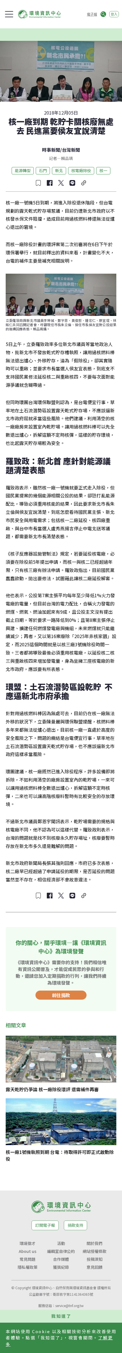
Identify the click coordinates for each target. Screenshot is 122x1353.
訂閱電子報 (45, 1225)
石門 (43, 170)
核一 (103, 170)
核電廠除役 (81, 170)
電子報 (92, 14)
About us (27, 1251)
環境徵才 (27, 1243)
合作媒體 (61, 1259)
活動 (61, 1243)
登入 (114, 14)
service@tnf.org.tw (69, 1305)
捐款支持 (75, 1225)
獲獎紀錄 (61, 1267)
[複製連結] (84, 183)
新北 (59, 170)
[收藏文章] (38, 183)
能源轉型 (23, 170)
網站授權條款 (94, 1251)
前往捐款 (61, 995)
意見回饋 (94, 1267)
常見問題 (27, 1259)
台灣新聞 (71, 149)
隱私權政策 (27, 1267)
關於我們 (94, 1243)
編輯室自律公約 (61, 1251)
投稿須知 (94, 1259)
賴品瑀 (67, 158)
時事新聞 (51, 149)
